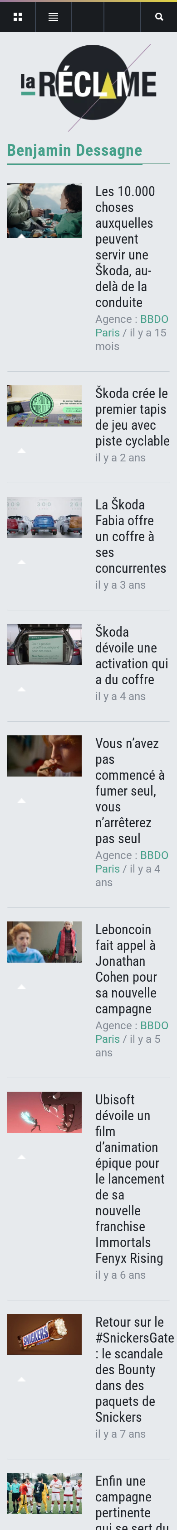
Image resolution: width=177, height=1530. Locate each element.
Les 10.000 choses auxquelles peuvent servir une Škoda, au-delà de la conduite (125, 246)
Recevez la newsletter (122, 17)
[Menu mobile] (18, 17)
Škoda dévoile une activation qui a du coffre (131, 655)
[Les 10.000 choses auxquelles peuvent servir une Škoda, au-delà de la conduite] (44, 210)
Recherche (159, 17)
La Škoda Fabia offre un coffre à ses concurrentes (131, 536)
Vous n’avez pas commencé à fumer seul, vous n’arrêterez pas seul (130, 790)
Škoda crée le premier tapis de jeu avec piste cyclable (132, 417)
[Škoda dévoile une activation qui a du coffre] (44, 645)
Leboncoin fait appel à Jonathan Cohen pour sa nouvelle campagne (126, 969)
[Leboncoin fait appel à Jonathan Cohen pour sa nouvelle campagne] (44, 942)
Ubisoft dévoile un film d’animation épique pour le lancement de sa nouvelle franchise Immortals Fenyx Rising (130, 1179)
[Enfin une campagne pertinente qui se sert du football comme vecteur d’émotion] (44, 1494)
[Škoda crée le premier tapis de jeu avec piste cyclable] (44, 406)
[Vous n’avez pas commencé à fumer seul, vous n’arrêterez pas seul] (44, 756)
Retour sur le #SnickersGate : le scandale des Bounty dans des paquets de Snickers (134, 1369)
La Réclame (89, 88)
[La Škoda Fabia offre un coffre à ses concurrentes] (44, 517)
